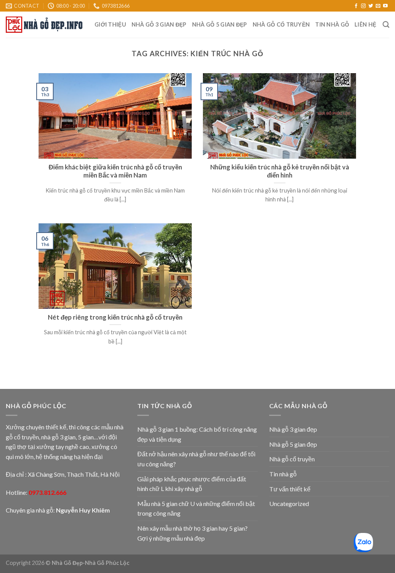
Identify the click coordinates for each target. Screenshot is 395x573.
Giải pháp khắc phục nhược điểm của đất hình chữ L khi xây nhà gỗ (191, 484)
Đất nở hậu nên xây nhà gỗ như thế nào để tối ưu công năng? (196, 458)
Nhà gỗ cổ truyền (281, 24)
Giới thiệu (110, 24)
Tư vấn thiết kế (290, 489)
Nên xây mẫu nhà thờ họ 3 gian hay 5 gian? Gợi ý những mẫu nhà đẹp (192, 533)
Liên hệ (365, 24)
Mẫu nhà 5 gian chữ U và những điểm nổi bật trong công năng (196, 508)
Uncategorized (289, 503)
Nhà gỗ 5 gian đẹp (219, 24)
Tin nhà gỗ (332, 24)
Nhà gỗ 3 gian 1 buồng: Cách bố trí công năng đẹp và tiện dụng (197, 434)
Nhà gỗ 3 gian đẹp (159, 24)
